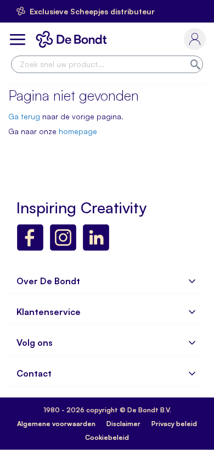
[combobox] (107, 64)
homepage (78, 131)
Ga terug (24, 116)
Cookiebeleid (107, 437)
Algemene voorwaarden (56, 423)
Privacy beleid (174, 423)
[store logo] (73, 39)
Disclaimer (123, 423)
